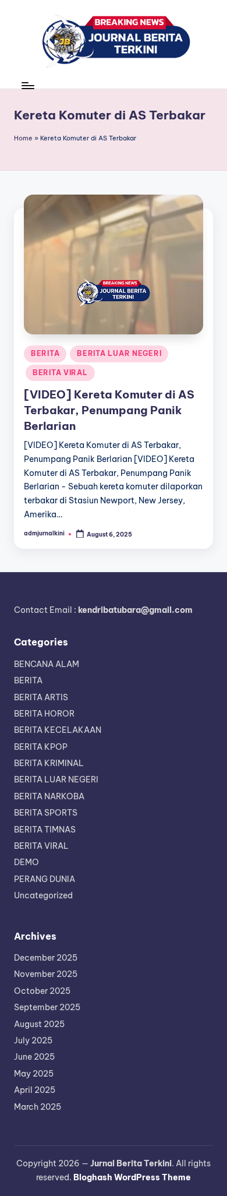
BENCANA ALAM (46, 664)
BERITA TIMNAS (45, 829)
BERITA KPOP (41, 747)
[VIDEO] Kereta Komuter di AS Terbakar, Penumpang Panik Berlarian (109, 410)
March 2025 (37, 1107)
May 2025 (34, 1073)
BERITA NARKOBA (49, 796)
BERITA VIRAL (60, 372)
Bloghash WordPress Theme (132, 1177)
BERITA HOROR (44, 713)
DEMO (26, 862)
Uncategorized (43, 895)
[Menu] (27, 85)
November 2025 (45, 974)
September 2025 (47, 1007)
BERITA (45, 353)
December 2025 (45, 957)
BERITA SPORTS (45, 812)
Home (23, 138)
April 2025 (34, 1090)
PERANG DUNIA (44, 879)
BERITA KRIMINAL (49, 763)
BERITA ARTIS (41, 697)
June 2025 (34, 1057)
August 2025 (39, 1024)
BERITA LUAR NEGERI (119, 353)
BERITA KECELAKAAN (57, 730)
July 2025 (33, 1040)
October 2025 (42, 991)
